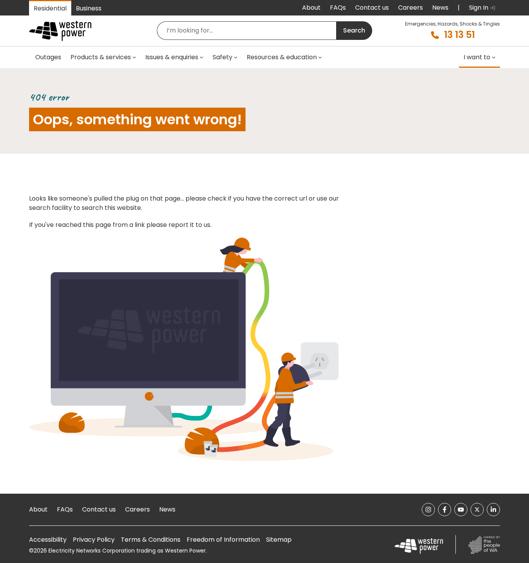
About (311, 7)
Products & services (100, 57)
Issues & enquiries (171, 57)
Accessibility (48, 539)
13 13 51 (459, 35)
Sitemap (279, 539)
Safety (222, 57)
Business (88, 8)
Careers (410, 7)
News (440, 7)
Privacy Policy (94, 539)
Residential (50, 8)
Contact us (372, 7)
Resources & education (282, 57)
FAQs (338, 7)
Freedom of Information (223, 539)
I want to (477, 57)
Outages (48, 57)
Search (354, 30)
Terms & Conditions (150, 539)
